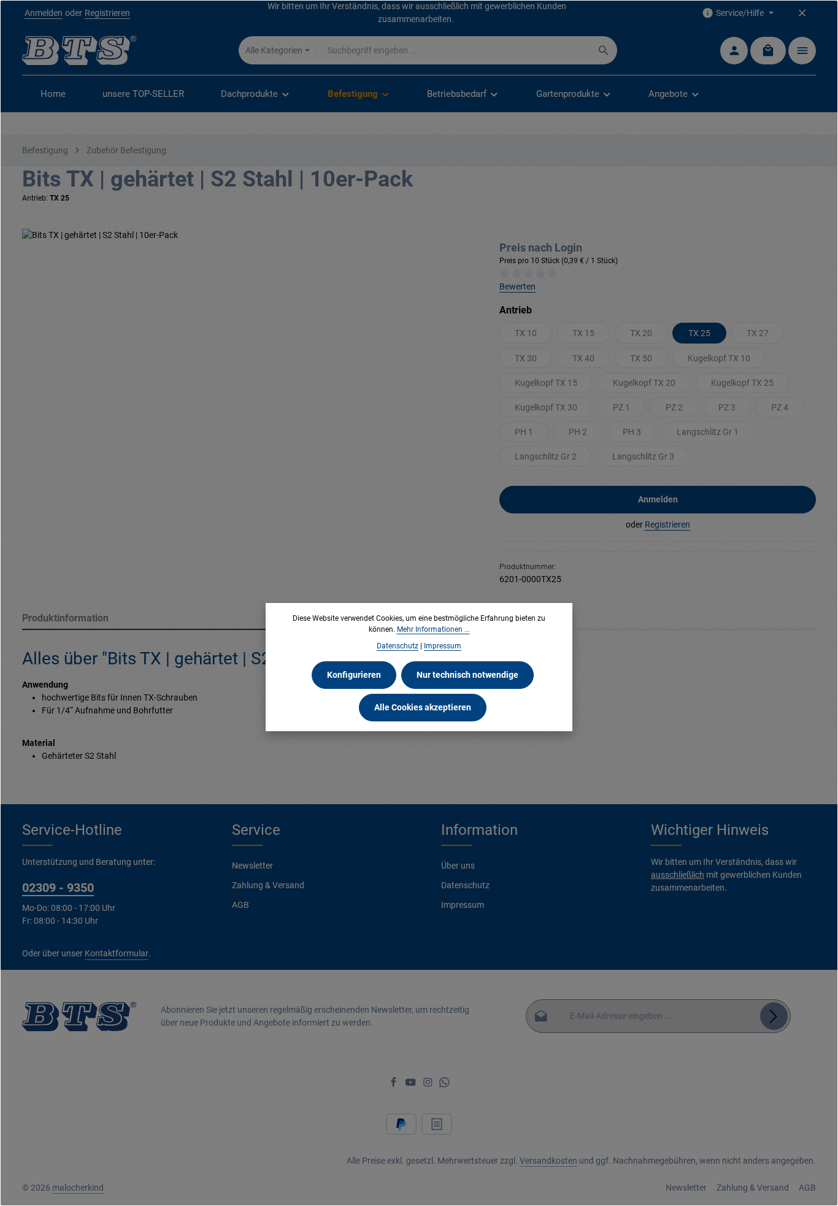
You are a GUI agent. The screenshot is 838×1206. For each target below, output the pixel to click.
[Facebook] (394, 1084)
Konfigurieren (354, 675)
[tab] (225, 619)
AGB (240, 905)
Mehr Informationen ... (433, 629)
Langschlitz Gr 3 (643, 456)
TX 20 (641, 333)
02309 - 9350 (58, 887)
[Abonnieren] (774, 1016)
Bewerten (517, 286)
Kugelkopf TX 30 (546, 407)
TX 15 (583, 333)
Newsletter (252, 865)
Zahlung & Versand (268, 885)
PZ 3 (727, 407)
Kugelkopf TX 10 (719, 358)
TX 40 (583, 358)
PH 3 (632, 432)
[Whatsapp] (444, 1084)
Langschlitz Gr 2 (546, 456)
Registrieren (107, 13)
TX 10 (526, 333)
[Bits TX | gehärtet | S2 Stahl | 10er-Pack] (248, 361)
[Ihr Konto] (734, 50)
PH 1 (524, 432)
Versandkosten (548, 1161)
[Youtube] (412, 1084)
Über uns (458, 865)
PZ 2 (674, 407)
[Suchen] (604, 50)
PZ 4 (779, 407)
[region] (248, 361)
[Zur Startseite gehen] (79, 50)
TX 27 (758, 333)
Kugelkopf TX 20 (644, 383)
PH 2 (578, 432)
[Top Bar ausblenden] (802, 13)
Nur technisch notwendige (467, 675)
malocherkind (78, 1188)
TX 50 (641, 358)
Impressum (462, 905)
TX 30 (526, 358)
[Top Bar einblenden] (802, 50)
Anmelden (44, 13)
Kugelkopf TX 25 (742, 383)
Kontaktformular (116, 953)
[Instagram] (429, 1084)
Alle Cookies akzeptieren (422, 707)
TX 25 (699, 333)
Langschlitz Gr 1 (708, 432)
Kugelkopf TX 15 (546, 383)
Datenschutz (465, 885)
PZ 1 (621, 407)
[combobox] (453, 50)
